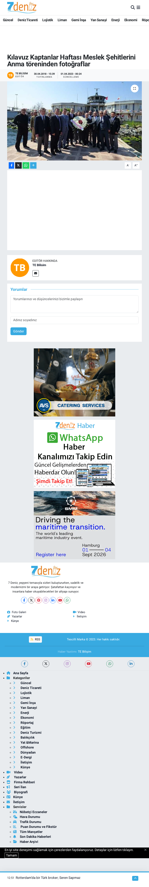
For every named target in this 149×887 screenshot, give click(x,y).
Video (81, 612)
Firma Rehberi (24, 782)
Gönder (18, 331)
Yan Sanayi (99, 20)
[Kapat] (146, 850)
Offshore (27, 747)
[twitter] (45, 663)
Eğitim (25, 727)
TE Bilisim (39, 265)
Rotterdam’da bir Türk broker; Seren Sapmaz (48, 878)
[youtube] (88, 663)
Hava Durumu (30, 817)
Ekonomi (130, 20)
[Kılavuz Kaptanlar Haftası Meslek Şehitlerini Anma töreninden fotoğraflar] (74, 120)
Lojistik (47, 20)
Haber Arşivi (29, 842)
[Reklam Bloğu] (74, 382)
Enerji (115, 20)
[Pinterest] (38, 600)
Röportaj (26, 723)
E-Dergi (26, 757)
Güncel (8, 20)
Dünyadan (28, 752)
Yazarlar (17, 616)
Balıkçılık (27, 737)
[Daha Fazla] (33, 165)
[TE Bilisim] (19, 267)
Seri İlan (19, 787)
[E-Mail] (35, 273)
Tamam (11, 855)
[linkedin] (131, 663)
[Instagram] (45, 600)
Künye (15, 621)
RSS (37, 639)
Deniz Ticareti (28, 20)
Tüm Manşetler (31, 832)
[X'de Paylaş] (18, 165)
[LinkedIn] (53, 600)
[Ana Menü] (138, 7)
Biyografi (20, 792)
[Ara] (133, 7)
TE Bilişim (84, 651)
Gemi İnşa (78, 20)
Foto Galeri (19, 612)
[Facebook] (24, 600)
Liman (62, 20)
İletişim (82, 616)
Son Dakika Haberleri (35, 837)
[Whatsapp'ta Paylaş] (26, 165)
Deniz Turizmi (31, 732)
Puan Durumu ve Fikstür (38, 827)
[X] (31, 600)
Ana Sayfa (20, 673)
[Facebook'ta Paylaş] (11, 165)
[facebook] (24, 663)
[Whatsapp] (67, 600)
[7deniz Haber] (21, 7)
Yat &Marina (29, 742)
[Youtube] (60, 600)
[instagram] (67, 663)
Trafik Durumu (30, 822)
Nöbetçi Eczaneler (33, 812)
